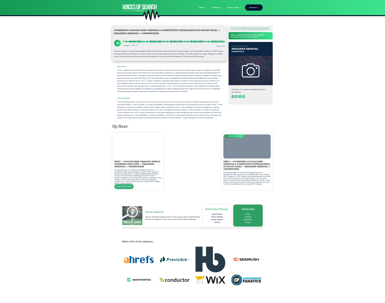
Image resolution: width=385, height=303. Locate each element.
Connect (253, 7)
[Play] (117, 43)
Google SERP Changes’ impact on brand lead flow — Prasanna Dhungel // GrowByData (250, 28)
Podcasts (216, 7)
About (202, 7)
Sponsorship (233, 7)
